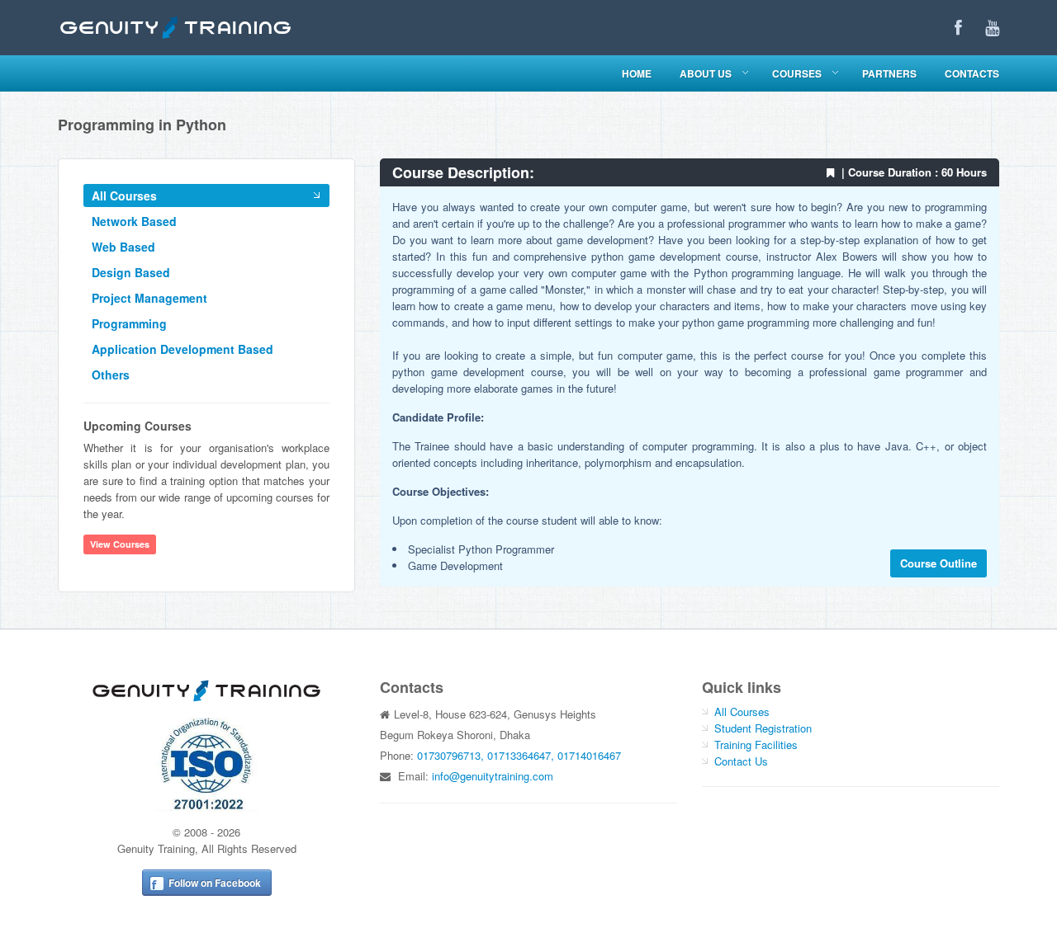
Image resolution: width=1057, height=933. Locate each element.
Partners (889, 73)
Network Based (134, 221)
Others (111, 374)
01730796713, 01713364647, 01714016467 (519, 755)
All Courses (124, 195)
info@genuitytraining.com (492, 776)
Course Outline (938, 563)
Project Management (149, 298)
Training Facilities (756, 744)
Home (637, 73)
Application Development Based (182, 349)
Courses (797, 73)
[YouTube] (992, 27)
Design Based (131, 272)
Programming (129, 323)
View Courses (119, 544)
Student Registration (763, 728)
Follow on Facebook (214, 882)
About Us (706, 73)
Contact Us (741, 761)
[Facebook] (958, 27)
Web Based (123, 246)
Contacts (972, 73)
